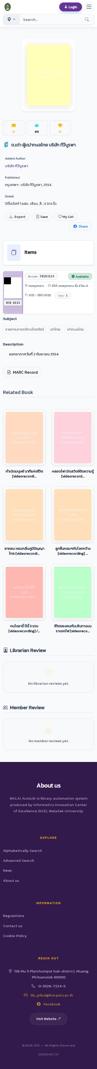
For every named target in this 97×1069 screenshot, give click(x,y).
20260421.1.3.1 (48, 1054)
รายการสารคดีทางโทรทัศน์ (24, 329)
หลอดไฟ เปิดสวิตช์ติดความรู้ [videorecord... (73, 474)
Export (19, 216)
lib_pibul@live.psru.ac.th (51, 995)
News (7, 870)
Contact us (12, 926)
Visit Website (46, 1018)
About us (11, 880)
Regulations (13, 915)
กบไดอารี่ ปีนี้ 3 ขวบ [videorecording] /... (24, 628)
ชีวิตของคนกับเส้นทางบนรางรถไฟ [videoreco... (73, 628)
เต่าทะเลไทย (75, 329)
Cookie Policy (15, 936)
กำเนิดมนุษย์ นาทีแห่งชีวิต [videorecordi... (24, 474)
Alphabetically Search (22, 850)
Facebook (51, 1004)
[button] (8, 6)
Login (73, 6)
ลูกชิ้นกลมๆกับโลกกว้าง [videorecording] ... (73, 551)
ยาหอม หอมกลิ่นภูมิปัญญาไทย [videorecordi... (24, 551)
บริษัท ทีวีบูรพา (16, 166)
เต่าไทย (55, 329)
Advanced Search (18, 860)
